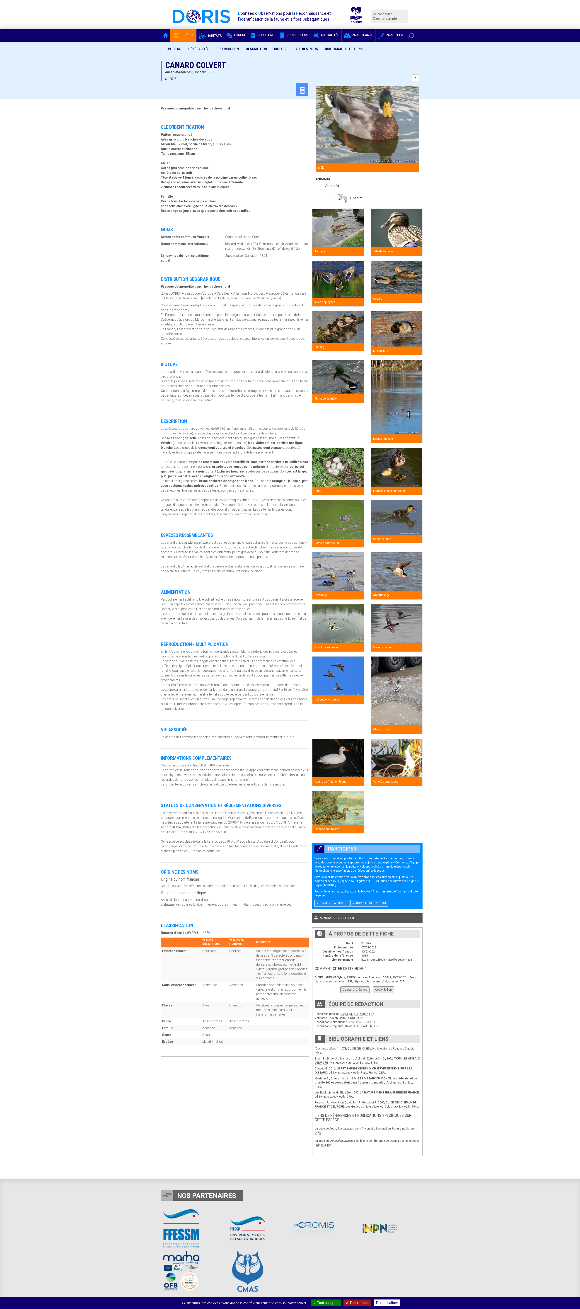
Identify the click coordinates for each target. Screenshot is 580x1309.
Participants (362, 35)
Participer (394, 35)
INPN (318, 1132)
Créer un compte (385, 18)
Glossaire (265, 35)
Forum (239, 35)
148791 (206, 933)
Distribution (227, 49)
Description (256, 49)
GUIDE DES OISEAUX (361, 1048)
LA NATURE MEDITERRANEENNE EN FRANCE (389, 1092)
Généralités (198, 49)
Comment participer (332, 903)
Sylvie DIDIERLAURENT (355, 1014)
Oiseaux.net (323, 1145)
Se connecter (382, 14)
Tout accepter (327, 1303)
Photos (174, 49)
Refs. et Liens (297, 35)
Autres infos (306, 49)
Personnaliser (387, 1303)
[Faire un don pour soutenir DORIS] (356, 16)
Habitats (214, 36)
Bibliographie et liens (344, 49)
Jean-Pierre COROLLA (345, 1018)
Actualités (329, 35)
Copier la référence (355, 989)
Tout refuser (359, 1303)
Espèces (187, 35)
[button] (411, 35)
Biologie (281, 49)
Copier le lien (383, 989)
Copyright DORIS (324, 885)
